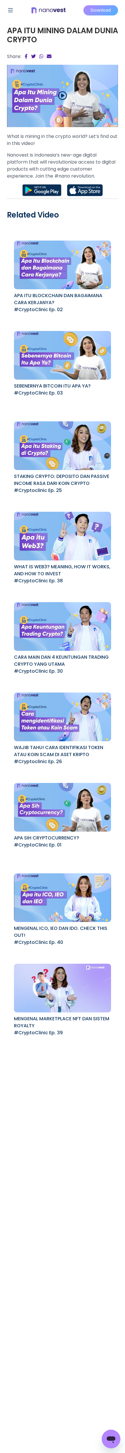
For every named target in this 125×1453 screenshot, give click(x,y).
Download (101, 10)
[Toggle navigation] (10, 10)
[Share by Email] (49, 56)
